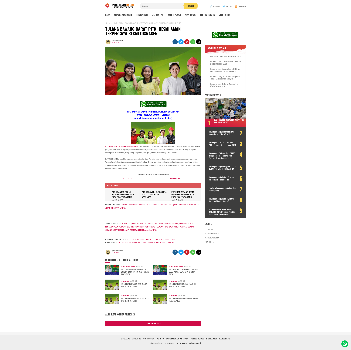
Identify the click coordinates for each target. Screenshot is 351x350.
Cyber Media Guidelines (177, 339)
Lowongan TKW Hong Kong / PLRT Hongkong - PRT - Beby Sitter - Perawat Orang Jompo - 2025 (222, 156)
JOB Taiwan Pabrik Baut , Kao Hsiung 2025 (225, 56)
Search (191, 6)
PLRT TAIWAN (190, 15)
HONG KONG (133, 205)
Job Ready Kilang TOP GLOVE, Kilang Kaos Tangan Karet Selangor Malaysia (225, 77)
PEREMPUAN (175, 179)
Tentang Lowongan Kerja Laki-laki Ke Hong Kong (222, 189)
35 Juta (168, 243)
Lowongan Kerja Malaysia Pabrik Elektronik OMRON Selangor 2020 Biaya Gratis (225, 70)
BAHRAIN (168, 205)
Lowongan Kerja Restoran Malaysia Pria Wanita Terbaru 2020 (224, 85)
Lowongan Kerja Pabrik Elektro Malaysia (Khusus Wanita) (221, 199)
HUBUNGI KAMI (142, 15)
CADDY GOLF (190, 224)
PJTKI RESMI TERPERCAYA (175, 343)
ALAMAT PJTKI (158, 15)
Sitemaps (125, 339)
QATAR (175, 205)
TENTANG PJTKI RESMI (123, 15)
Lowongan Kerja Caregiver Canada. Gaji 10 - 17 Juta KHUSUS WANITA (223, 167)
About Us (136, 339)
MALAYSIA (153, 205)
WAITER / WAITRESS (145, 224)
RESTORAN (134, 230)
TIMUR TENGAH (192, 205)
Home (107, 15)
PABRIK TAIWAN (174, 15)
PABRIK (124, 224)
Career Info (224, 339)
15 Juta (162, 243)
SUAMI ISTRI (139, 227)
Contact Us (148, 339)
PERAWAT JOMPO (187, 227)
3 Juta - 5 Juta (132, 239)
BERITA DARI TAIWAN (212, 233)
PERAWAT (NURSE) (126, 227)
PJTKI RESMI (116, 42)
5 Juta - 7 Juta (143, 239)
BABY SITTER (174, 227)
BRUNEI (161, 205)
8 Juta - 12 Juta (156, 239)
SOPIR (168, 224)
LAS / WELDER (160, 224)
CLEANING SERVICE (113, 230)
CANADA (182, 205)
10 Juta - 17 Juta (168, 239)
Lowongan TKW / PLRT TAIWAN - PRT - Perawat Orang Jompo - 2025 (222, 143)
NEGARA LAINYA (119, 208)
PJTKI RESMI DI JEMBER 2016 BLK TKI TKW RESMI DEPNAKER (182, 285)
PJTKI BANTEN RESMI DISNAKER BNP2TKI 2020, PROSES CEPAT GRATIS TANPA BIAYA (183, 272)
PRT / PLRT (132, 224)
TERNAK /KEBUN (178, 224)
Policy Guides (197, 339)
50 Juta (175, 243)
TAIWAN (124, 205)
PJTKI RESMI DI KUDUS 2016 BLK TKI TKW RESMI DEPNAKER (153, 194)
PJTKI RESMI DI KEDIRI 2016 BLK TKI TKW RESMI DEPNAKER (183, 299)
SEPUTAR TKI (209, 241)
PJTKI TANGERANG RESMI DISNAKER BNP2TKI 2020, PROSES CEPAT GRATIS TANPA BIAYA (135, 272)
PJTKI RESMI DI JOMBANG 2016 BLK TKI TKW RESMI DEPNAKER (135, 299)
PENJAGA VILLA (111, 227)
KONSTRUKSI (150, 227)
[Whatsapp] (344, 343)
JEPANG (108, 208)
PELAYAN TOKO (162, 227)
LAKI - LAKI (127, 179)
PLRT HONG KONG (207, 15)
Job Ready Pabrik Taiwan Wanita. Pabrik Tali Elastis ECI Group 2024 (225, 62)
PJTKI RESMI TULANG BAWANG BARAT (122, 146)
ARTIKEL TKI (209, 229)
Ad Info (160, 339)
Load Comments (153, 323)
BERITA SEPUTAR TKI (212, 237)
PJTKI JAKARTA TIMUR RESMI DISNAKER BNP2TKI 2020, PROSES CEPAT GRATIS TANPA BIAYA (222, 212)
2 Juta (143, 243)
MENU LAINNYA (224, 15)
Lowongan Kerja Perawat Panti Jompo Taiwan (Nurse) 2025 (221, 132)
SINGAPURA (143, 205)
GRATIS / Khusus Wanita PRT (129, 243)
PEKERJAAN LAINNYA (148, 230)
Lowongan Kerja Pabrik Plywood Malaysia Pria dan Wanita (221, 178)
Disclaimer (211, 339)
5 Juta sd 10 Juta (152, 243)
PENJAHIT (125, 230)
